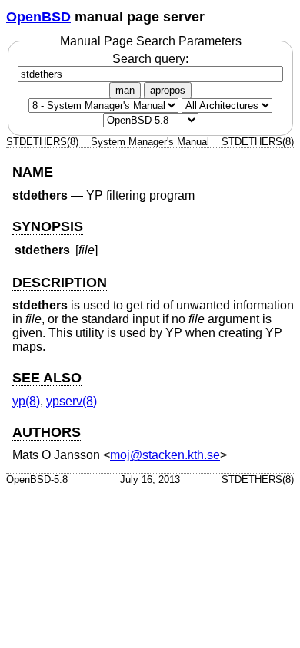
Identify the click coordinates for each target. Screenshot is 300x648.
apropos (167, 90)
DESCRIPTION (59, 282)
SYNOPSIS (47, 226)
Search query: (150, 58)
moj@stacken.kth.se (165, 454)
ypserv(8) (71, 401)
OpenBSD (38, 17)
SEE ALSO (47, 377)
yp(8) (26, 401)
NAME (32, 172)
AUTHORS (46, 432)
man (125, 90)
